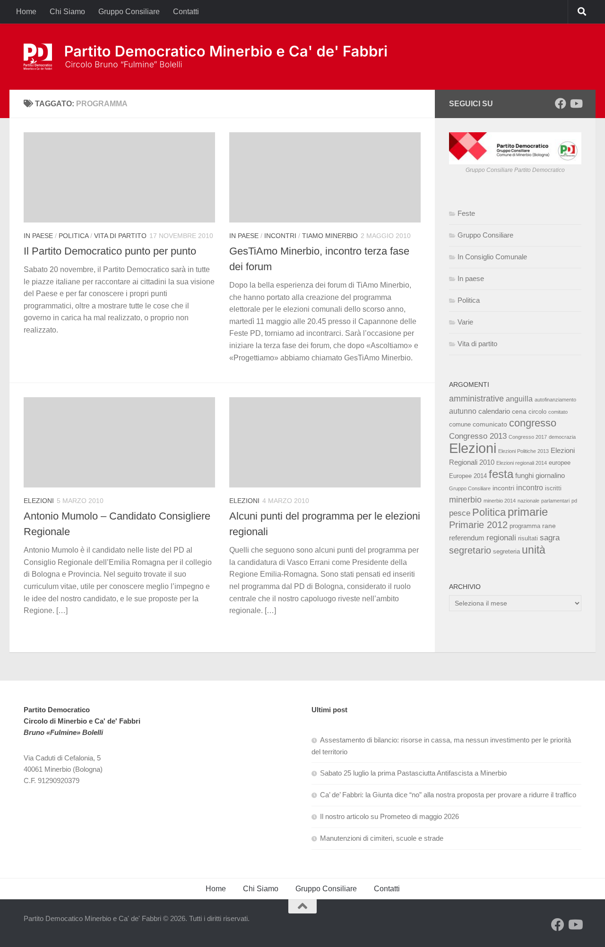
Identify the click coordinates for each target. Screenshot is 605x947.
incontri (503, 488)
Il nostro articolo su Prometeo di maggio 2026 (389, 816)
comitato (558, 412)
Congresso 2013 (478, 436)
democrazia (562, 437)
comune (460, 424)
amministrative (476, 398)
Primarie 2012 (478, 525)
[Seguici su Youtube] (575, 103)
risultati (528, 538)
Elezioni (39, 500)
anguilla (519, 398)
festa (501, 474)
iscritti (553, 488)
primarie (528, 511)
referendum (466, 538)
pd (574, 500)
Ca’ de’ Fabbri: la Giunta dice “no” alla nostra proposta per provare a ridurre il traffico (448, 795)
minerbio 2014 (500, 500)
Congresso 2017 (528, 437)
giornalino (550, 475)
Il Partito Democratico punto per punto (110, 251)
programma (525, 526)
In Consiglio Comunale (492, 257)
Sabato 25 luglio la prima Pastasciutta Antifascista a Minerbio (413, 773)
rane (549, 525)
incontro (529, 487)
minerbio (465, 499)
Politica (73, 235)
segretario (470, 550)
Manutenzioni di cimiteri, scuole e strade (381, 838)
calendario (494, 411)
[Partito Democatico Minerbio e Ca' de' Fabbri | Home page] (206, 57)
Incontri (280, 235)
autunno (462, 411)
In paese (38, 235)
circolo (537, 412)
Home (26, 12)
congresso (532, 423)
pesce (459, 513)
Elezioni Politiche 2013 (523, 451)
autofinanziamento (555, 399)
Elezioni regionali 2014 (521, 463)
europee (559, 463)
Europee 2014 (468, 476)
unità (533, 550)
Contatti (186, 12)
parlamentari (555, 500)
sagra (550, 537)
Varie (465, 322)
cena (519, 411)
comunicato (490, 424)
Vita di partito (120, 235)
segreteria (506, 551)
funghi (524, 475)
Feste (466, 213)
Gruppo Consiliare (129, 12)
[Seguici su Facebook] (560, 103)
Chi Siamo (67, 12)
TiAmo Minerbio (330, 235)
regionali (501, 537)
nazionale (528, 500)
